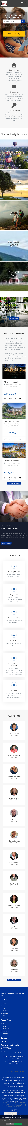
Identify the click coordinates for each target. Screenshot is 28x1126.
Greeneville (6, 1031)
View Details (14, 735)
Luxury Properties (14, 110)
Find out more (14, 318)
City (4, 1008)
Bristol (4, 1026)
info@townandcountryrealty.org (12, 1052)
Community (6, 1013)
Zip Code (5, 1010)
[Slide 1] (8, 52)
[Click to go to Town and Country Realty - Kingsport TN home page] (4, 3)
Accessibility (12, 1061)
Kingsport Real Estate (9, 1056)
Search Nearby (15, 34)
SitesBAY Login (15, 1063)
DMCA (16, 1061)
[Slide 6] (19, 52)
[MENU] (25, 2)
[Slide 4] (15, 52)
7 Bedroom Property (11, 382)
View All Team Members (14, 980)
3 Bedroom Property (11, 421)
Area (4, 1015)
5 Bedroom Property (11, 461)
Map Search (6, 26)
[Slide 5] (17, 52)
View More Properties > (14, 483)
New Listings (14, 92)
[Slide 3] (12, 52)
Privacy (7, 1061)
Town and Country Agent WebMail (14, 1071)
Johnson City (6, 1028)
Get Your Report (6, 543)
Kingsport (5, 1024)
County (5, 1006)
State (4, 1003)
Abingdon (5, 1033)
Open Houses (14, 70)
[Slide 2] (10, 52)
